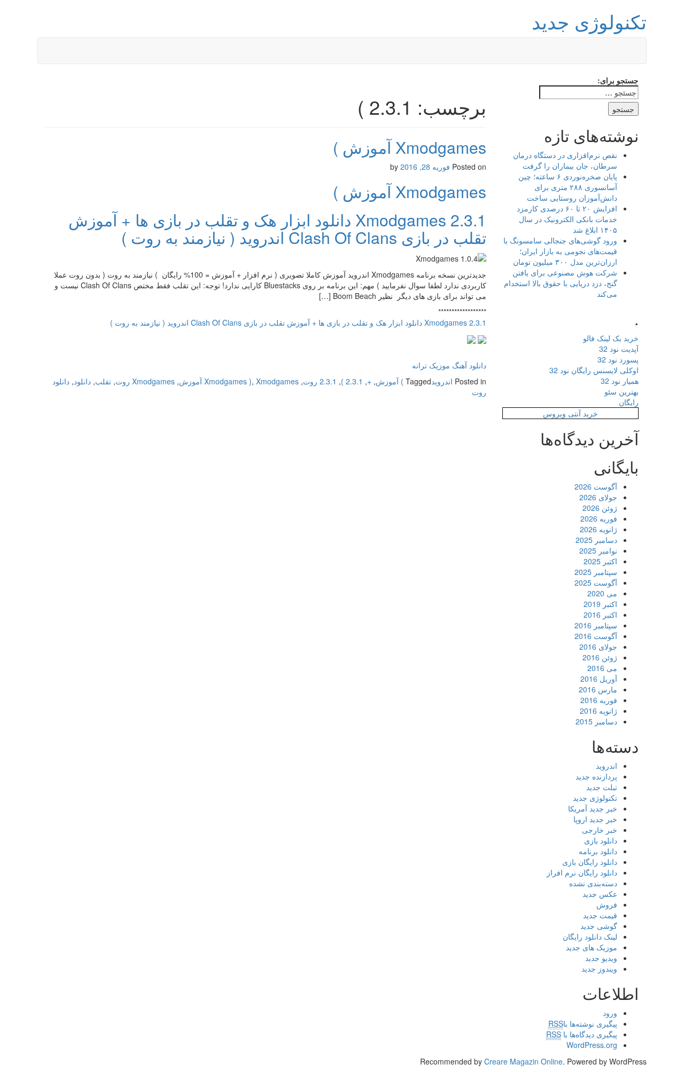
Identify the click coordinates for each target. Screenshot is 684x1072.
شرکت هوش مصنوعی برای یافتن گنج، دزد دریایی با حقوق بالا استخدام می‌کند (560, 283)
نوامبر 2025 (598, 550)
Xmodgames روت (145, 381)
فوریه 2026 (598, 518)
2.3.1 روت (320, 381)
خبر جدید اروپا (595, 819)
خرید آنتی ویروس (570, 413)
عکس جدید (599, 893)
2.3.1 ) (352, 381)
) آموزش (389, 381)
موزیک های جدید (591, 947)
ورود (610, 1012)
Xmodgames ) (228, 381)
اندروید (442, 381)
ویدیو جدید (601, 957)
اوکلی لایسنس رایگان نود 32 (594, 370)
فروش (606, 904)
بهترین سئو (621, 391)
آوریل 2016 (598, 678)
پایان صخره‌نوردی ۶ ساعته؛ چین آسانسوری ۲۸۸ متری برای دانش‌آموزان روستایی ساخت (567, 187)
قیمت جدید (600, 915)
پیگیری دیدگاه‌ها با (581, 1034)
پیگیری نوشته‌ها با (582, 1023)
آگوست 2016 (595, 635)
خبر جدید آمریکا (592, 808)
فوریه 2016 (598, 700)
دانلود (82, 381)
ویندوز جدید (599, 968)
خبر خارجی (599, 829)
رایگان (629, 402)
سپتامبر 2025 (595, 571)
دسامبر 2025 (596, 539)
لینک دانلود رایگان (590, 936)
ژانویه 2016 (598, 710)
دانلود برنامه (598, 851)
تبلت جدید (601, 787)
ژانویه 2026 (598, 529)
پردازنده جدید (596, 776)
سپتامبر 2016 (595, 625)
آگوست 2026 (595, 486)
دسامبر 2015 (596, 721)
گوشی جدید (598, 925)
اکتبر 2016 (600, 614)
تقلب (103, 381)
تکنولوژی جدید (589, 21)
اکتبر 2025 (600, 561)
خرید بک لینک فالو (611, 338)
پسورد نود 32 (618, 359)
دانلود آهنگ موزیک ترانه (449, 365)
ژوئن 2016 (599, 657)
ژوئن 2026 (599, 507)
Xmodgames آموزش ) (409, 147)
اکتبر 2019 (600, 603)
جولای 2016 (598, 646)
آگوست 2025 (595, 582)
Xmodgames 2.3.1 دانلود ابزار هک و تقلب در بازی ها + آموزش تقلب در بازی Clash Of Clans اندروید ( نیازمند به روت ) (277, 228)
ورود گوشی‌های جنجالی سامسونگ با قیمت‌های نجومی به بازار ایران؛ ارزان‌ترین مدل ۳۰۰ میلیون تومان (560, 251)
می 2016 (602, 668)
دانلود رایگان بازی (589, 861)
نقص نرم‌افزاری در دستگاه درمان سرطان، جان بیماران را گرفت (565, 160)
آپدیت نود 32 (619, 348)
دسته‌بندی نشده (593, 883)
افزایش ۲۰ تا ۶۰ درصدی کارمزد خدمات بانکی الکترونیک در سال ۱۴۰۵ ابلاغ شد (567, 219)
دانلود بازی (600, 840)
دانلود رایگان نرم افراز (582, 872)
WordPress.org (591, 1044)
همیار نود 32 (620, 380)
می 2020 (602, 593)
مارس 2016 (598, 689)
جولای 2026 (598, 497)
